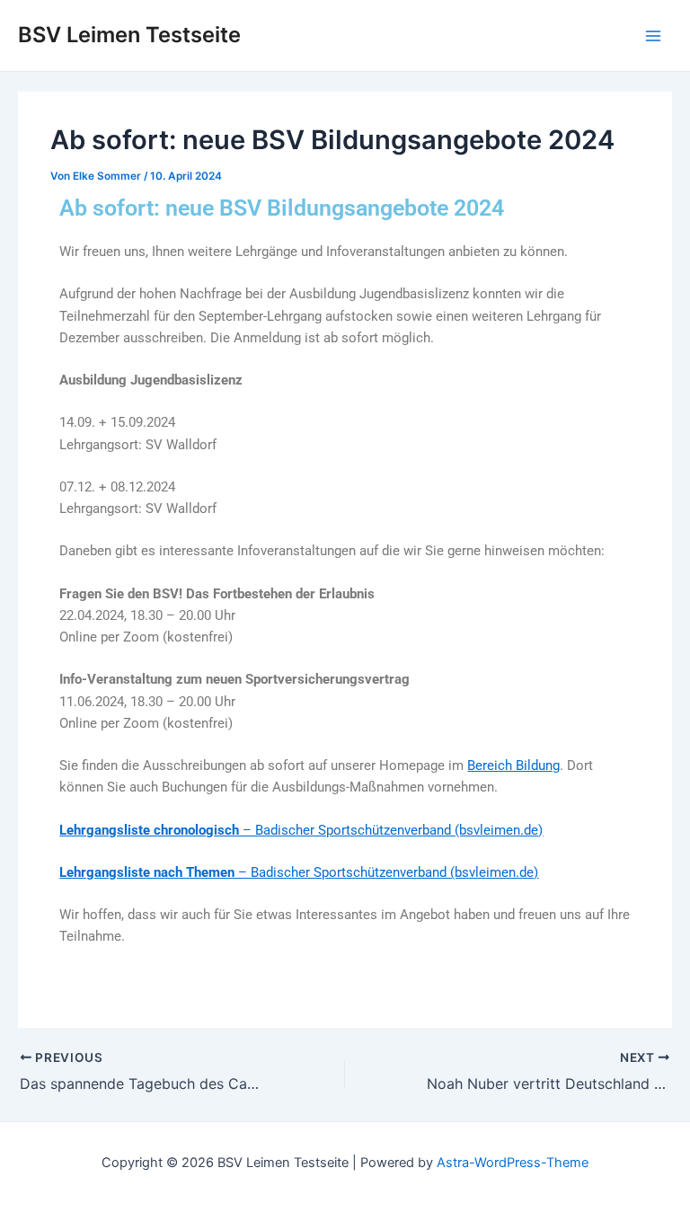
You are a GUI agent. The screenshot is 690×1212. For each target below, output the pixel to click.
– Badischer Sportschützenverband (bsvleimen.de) (301, 830)
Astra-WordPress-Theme (512, 1162)
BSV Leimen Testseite (129, 35)
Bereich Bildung (513, 765)
